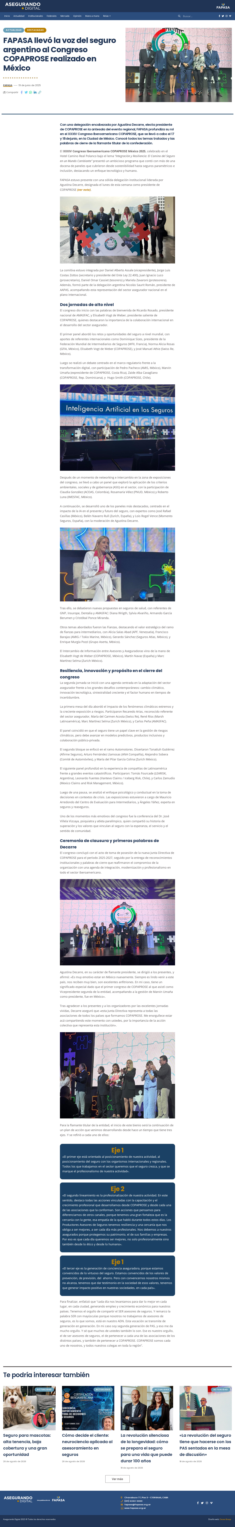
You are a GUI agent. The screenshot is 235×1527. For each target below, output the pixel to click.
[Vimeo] (230, 16)
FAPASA (7, 85)
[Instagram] (226, 16)
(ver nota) (84, 190)
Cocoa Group (225, 1519)
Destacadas (35, 30)
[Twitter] (223, 16)
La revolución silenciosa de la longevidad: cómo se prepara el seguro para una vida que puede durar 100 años (146, 1448)
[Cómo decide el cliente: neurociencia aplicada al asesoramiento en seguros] (88, 1408)
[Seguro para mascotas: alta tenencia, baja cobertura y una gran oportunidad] (29, 1408)
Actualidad (14, 30)
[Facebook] (219, 16)
